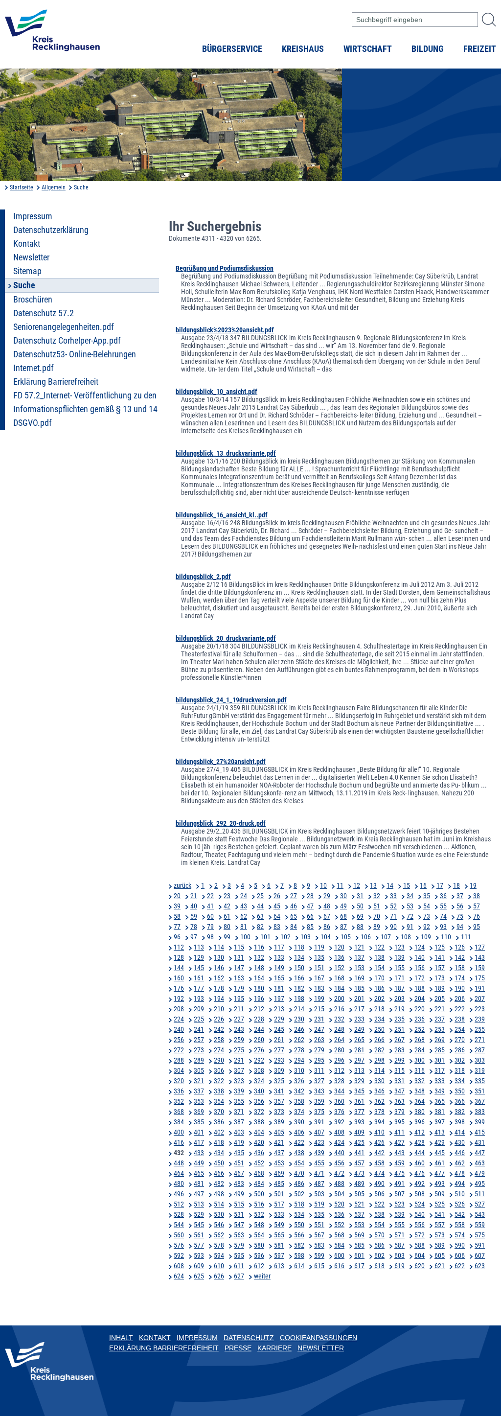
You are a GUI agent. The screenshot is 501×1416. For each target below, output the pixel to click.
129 (199, 957)
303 (480, 1060)
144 (179, 968)
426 (379, 1142)
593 (199, 1255)
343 (319, 1091)
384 (179, 1122)
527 (480, 1204)
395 (399, 1122)
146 (219, 968)
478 (460, 1173)
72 (410, 916)
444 (419, 1153)
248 (339, 1029)
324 (259, 1081)
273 (199, 1050)
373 (279, 1111)
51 (376, 906)
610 (219, 1266)
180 (259, 988)
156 (419, 968)
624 (179, 1276)
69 (360, 916)
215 (319, 1009)
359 (319, 1101)
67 (326, 916)
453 (279, 1163)
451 (239, 1163)
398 (460, 1122)
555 (399, 1225)
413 (439, 1132)
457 (359, 1163)
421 (279, 1142)
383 (480, 1111)
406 (299, 1132)
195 (239, 998)
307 (239, 1070)
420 (259, 1142)
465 (199, 1173)
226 (219, 1019)
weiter (262, 1276)
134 (299, 957)
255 (480, 1029)
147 (239, 968)
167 (319, 978)
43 (243, 906)
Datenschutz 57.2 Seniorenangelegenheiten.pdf (63, 320)
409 (359, 1132)
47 (310, 906)
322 (219, 1081)
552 (339, 1225)
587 (399, 1245)
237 (439, 1019)
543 (480, 1214)
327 (319, 1081)
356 (259, 1101)
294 (299, 1060)
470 (299, 1173)
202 (379, 998)
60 (210, 916)
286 (460, 1050)
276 (259, 1050)
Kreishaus (303, 49)
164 (259, 978)
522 (379, 1204)
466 (219, 1173)
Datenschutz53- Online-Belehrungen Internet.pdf (74, 361)
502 (299, 1194)
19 (473, 885)
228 (259, 1019)
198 (299, 998)
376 (339, 1111)
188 (419, 988)
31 (360, 896)
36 (443, 896)
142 (460, 957)
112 (179, 947)
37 (459, 896)
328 (339, 1081)
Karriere (274, 1348)
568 (339, 1235)
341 (279, 1091)
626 (219, 1276)
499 (239, 1194)
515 (239, 1204)
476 (419, 1173)
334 (460, 1081)
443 (399, 1153)
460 (419, 1163)
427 (399, 1142)
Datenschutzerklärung (51, 230)
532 (259, 1214)
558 (460, 1225)
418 (219, 1142)
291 (239, 1060)
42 (227, 906)
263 (319, 1040)
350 (460, 1091)
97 (193, 937)
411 (399, 1132)
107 (386, 937)
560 (179, 1235)
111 (466, 937)
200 (339, 998)
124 (419, 947)
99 (227, 937)
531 (239, 1214)
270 (460, 1040)
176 (179, 988)
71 (393, 916)
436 (259, 1153)
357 (279, 1101)
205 (439, 998)
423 (319, 1142)
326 (299, 1081)
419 (239, 1142)
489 (359, 1183)
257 (199, 1040)
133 (279, 957)
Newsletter (31, 257)
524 (419, 1204)
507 (399, 1194)
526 (460, 1204)
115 (239, 947)
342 (299, 1091)
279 (319, 1050)
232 (339, 1019)
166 (299, 978)
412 (419, 1132)
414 (460, 1132)
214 (299, 1009)
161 (199, 978)
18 (456, 885)
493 (439, 1183)
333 (439, 1081)
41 (210, 906)
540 (419, 1214)
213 (279, 1009)
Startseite (21, 187)
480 (179, 1183)
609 (199, 1266)
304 (179, 1070)
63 (260, 916)
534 (299, 1214)
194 (219, 998)
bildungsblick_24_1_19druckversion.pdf (231, 700)
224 (179, 1019)
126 (460, 947)
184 (339, 988)
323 (239, 1081)
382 (460, 1111)
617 (359, 1266)
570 (379, 1235)
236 (419, 1019)
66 (310, 916)
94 (459, 926)
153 (359, 968)
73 (426, 916)
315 (399, 1070)
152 (339, 968)
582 (299, 1245)
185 (359, 988)
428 (419, 1142)
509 (439, 1194)
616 (339, 1266)
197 (279, 998)
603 (399, 1255)
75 (459, 916)
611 (239, 1266)
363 (399, 1101)
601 (359, 1255)
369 (199, 1111)
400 (179, 1132)
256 (179, 1040)
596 (259, 1255)
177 (199, 988)
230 (299, 1019)
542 (460, 1214)
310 (299, 1070)
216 (339, 1009)
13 (373, 885)
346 (379, 1091)
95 (476, 926)
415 (480, 1132)
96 (177, 937)
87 (343, 926)
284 (419, 1050)
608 (179, 1266)
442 (379, 1153)
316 (419, 1070)
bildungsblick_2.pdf (203, 576)
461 (439, 1163)
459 (399, 1163)
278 (299, 1050)
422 (299, 1142)
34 (410, 896)
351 (480, 1091)
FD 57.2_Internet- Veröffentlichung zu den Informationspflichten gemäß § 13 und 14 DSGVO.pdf (85, 409)
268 (419, 1040)
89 (376, 926)
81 (243, 926)
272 (179, 1050)
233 (359, 1019)
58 (177, 916)
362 (379, 1101)
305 (199, 1070)
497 (199, 1194)
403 (239, 1132)
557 (439, 1225)
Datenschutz (249, 1338)
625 (199, 1276)
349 (439, 1091)
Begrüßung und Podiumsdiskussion (224, 268)
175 (480, 978)
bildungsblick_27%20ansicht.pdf (221, 762)
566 (299, 1235)
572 (419, 1235)
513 (199, 1204)
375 (319, 1111)
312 (339, 1070)
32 (376, 896)
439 (319, 1153)
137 (359, 957)
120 (339, 947)
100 (245, 937)
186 (379, 988)
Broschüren (32, 299)
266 (379, 1040)
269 (439, 1040)
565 (279, 1235)
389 (279, 1122)
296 (339, 1060)
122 (379, 947)
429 (439, 1142)
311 (319, 1070)
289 (199, 1060)
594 (219, 1255)
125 (439, 947)
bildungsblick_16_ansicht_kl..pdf (222, 515)
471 (319, 1173)
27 (293, 896)
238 (460, 1019)
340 (259, 1091)
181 (279, 988)
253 (439, 1029)
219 (399, 1009)
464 (179, 1173)
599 (319, 1255)
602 (379, 1255)
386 (219, 1122)
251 (399, 1029)
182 (299, 988)
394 (379, 1122)
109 (426, 937)
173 (439, 978)
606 (460, 1255)
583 (319, 1245)
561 (199, 1235)
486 (299, 1183)
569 (359, 1235)
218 (379, 1009)
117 (279, 947)
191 (480, 988)
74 (443, 916)
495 (480, 1183)
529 (199, 1214)
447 (480, 1153)
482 (219, 1183)
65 (293, 916)
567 (319, 1235)
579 (239, 1245)
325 (279, 1081)
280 (339, 1050)
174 (460, 978)
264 (339, 1040)
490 (379, 1183)
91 (410, 926)
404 (259, 1132)
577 (199, 1245)
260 (259, 1040)
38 (476, 896)
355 (239, 1101)
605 (439, 1255)
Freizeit (479, 49)
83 (276, 926)
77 (177, 926)
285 (439, 1050)
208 (179, 1009)
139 (399, 957)
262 (299, 1040)
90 (393, 926)
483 (239, 1183)
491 (399, 1183)
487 (319, 1183)
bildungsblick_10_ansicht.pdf (216, 391)
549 (279, 1225)
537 (359, 1214)
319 (480, 1070)
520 (339, 1204)
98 (210, 937)
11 (340, 885)
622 (460, 1266)
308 (259, 1070)
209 (199, 1009)
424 (339, 1142)
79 (210, 926)
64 (276, 916)
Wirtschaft (367, 49)
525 (439, 1204)
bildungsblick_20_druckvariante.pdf (226, 638)
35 (426, 896)
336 (179, 1091)
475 (399, 1173)
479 (480, 1173)
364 (419, 1101)
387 (239, 1122)
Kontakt (26, 244)
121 (359, 947)
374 (299, 1111)
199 (319, 998)
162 (219, 978)
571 (399, 1235)
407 (319, 1132)
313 (359, 1070)
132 (259, 957)
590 (460, 1245)
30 (343, 896)
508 (419, 1194)
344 (339, 1091)
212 (259, 1009)
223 (480, 1009)
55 (443, 906)
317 (439, 1070)
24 (243, 896)
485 (279, 1183)
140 (419, 957)
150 (299, 968)
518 (299, 1204)
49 (343, 906)
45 (276, 906)
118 (299, 947)
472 (339, 1173)
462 (460, 1163)
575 (480, 1235)
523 (399, 1204)
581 (279, 1245)
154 (379, 968)
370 (219, 1111)
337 (199, 1091)
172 (419, 978)
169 (359, 978)
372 (259, 1111)
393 (359, 1122)
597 (279, 1255)
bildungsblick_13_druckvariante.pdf (226, 453)
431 (480, 1142)
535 (319, 1214)
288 (179, 1060)
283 (399, 1050)
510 (460, 1194)
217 (359, 1009)
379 (399, 1111)
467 (239, 1173)
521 (359, 1204)
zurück (182, 885)
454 (299, 1163)
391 (319, 1122)
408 (339, 1132)
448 (179, 1163)
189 (439, 988)
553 (359, 1225)
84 (293, 926)
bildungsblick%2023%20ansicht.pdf (225, 330)
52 (393, 906)
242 (219, 1029)
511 (480, 1194)
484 (259, 1183)
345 (359, 1091)
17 (439, 885)
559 (480, 1225)
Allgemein (54, 187)
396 (419, 1122)
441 (359, 1153)
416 (179, 1142)
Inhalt (121, 1338)
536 (339, 1214)
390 (299, 1122)
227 (239, 1019)
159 (480, 968)
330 (379, 1081)
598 (299, 1255)
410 (379, 1132)
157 (439, 968)
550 (299, 1225)
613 (279, 1266)
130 (219, 957)
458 (379, 1163)
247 (319, 1029)
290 (219, 1060)
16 (423, 885)
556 (419, 1225)
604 (419, 1255)
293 (279, 1060)
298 (379, 1060)
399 (480, 1122)
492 (419, 1183)
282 (379, 1050)
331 (399, 1081)
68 (343, 916)
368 (179, 1111)
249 (359, 1029)
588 (419, 1245)
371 (239, 1111)
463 (480, 1163)
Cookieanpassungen (318, 1338)
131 (239, 957)
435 (239, 1153)
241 (199, 1029)
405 (279, 1132)
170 (379, 978)
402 (219, 1132)
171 (399, 978)
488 (339, 1183)
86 (326, 926)
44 (260, 906)
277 (279, 1050)
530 (219, 1214)
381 (439, 1111)
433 (199, 1153)
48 (326, 906)
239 (480, 1019)
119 (319, 947)
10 (323, 885)
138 (379, 957)
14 (390, 885)
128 (179, 957)
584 (339, 1245)
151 (319, 968)
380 (419, 1111)
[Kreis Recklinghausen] (52, 33)
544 (179, 1225)
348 (419, 1091)
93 (443, 926)
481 (199, 1183)
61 (227, 916)
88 (360, 926)
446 (460, 1153)
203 (399, 998)
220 (419, 1009)
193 (199, 998)
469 (279, 1173)
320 (179, 1081)
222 (460, 1009)
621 (439, 1266)
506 (379, 1194)
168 (339, 978)
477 (439, 1173)
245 (279, 1029)
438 (299, 1153)
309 (279, 1070)
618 (379, 1266)
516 (259, 1204)
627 (239, 1276)
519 (319, 1204)
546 (219, 1225)
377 (359, 1111)
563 (239, 1235)
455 (319, 1163)
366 (460, 1101)
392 (339, 1122)
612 (259, 1266)
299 (399, 1060)
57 (476, 906)
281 (359, 1050)
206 (460, 998)
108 (406, 937)
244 (259, 1029)
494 (460, 1183)
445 (439, 1153)
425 (359, 1142)
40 (193, 906)
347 (399, 1091)
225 (199, 1019)
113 (199, 947)
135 (319, 957)
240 (179, 1029)
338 (219, 1091)
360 (339, 1101)
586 (379, 1245)
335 (480, 1081)
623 (480, 1266)
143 (480, 957)
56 (459, 906)
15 (406, 885)
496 (179, 1194)
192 (179, 998)
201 (359, 998)
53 (410, 906)
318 (460, 1070)
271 (480, 1040)
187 (399, 988)
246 (299, 1029)
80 (227, 926)
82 (260, 926)
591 (480, 1245)
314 (379, 1070)
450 (219, 1163)
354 (219, 1101)
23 (227, 896)
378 (379, 1111)
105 (346, 937)
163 (239, 978)
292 (259, 1060)
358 (299, 1101)
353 (199, 1101)
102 (285, 937)
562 (219, 1235)
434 (219, 1153)
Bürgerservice (232, 49)
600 (339, 1255)
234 (379, 1019)
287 (480, 1050)
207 (480, 998)
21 (193, 896)
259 (239, 1040)
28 (310, 896)
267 (399, 1040)
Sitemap (27, 271)
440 (339, 1153)
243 (239, 1029)
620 (419, 1266)
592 (179, 1255)
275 (239, 1050)
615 (319, 1266)
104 (325, 937)
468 (259, 1173)
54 (426, 906)
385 (199, 1122)
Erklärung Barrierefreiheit (55, 382)
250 (379, 1029)
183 (319, 988)
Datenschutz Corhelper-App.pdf (67, 341)
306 (219, 1070)
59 (193, 916)
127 (480, 947)
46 (293, 906)
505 (359, 1194)
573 (439, 1235)
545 (199, 1225)
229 (279, 1019)
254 (460, 1029)
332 (419, 1081)
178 (219, 988)
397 (439, 1122)
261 (279, 1040)
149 (279, 968)
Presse (238, 1348)
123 (399, 947)
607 (480, 1255)
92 (426, 926)
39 (177, 906)
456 (339, 1163)
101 (265, 937)
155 (399, 968)
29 (326, 896)
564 (259, 1235)
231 (319, 1019)
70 (376, 916)
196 (259, 998)
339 (239, 1091)
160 (179, 978)
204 (419, 998)
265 (359, 1040)
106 (366, 937)
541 (439, 1214)
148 (259, 968)
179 (239, 988)
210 (219, 1009)
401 (199, 1132)
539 (399, 1214)
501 (279, 1194)
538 (379, 1214)
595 (239, 1255)
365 (439, 1101)
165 (279, 978)
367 (480, 1101)
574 (460, 1235)
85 (310, 926)
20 (177, 896)
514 (219, 1204)
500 (259, 1194)
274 (219, 1050)
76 (476, 916)
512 (179, 1204)
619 (399, 1266)
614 (299, 1266)
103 (305, 937)
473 (359, 1173)
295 (319, 1060)
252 (419, 1029)
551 (319, 1225)
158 (460, 968)
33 (393, 896)
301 (439, 1060)
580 (259, 1245)
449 (199, 1163)
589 (439, 1245)
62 (243, 916)
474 (379, 1173)
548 (259, 1225)
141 (439, 957)
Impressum (32, 216)
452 (259, 1163)
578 (219, 1245)
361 (359, 1101)
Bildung (427, 49)
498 (219, 1194)
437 (279, 1153)
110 (446, 937)
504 (339, 1194)
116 (259, 947)
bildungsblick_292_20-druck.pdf (221, 823)
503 (319, 1194)
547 (239, 1225)
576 (179, 1245)
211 (239, 1009)
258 (219, 1040)
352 (179, 1101)
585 (359, 1245)
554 (379, 1225)
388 (259, 1122)
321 (199, 1081)
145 (199, 968)
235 (399, 1019)
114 (219, 947)
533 (279, 1214)
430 (460, 1142)
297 (359, 1060)
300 (419, 1060)
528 (179, 1214)
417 (199, 1142)
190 (460, 988)
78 (193, 926)
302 (460, 1060)
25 (260, 896)
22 (210, 896)
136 (339, 957)
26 (276, 896)
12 (356, 885)
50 (360, 906)
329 (359, 1081)
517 (279, 1204)
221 (439, 1009)
